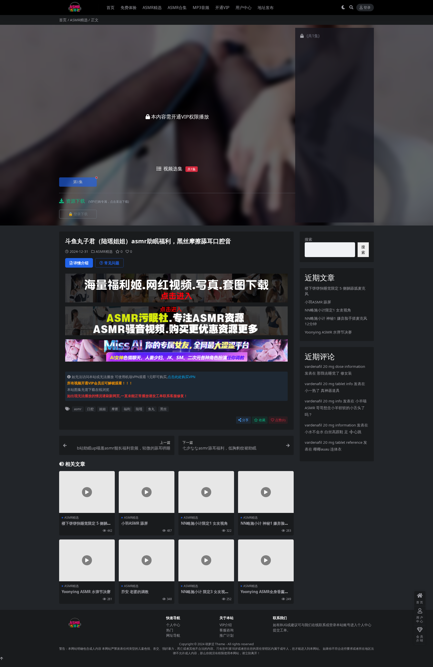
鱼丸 (151, 409)
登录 (367, 8)
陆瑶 (139, 409)
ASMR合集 (177, 7)
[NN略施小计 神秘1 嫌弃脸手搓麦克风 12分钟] (266, 492)
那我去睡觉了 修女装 (334, 373)
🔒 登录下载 (78, 214)
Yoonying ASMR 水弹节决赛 (86, 591)
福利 (127, 409)
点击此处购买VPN (181, 376)
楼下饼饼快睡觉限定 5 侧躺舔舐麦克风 (86, 525)
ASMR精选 (152, 7)
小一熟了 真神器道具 (322, 390)
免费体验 (129, 7)
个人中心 (173, 624)
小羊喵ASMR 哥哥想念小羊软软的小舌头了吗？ (336, 407)
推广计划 (227, 635)
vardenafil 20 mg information (330, 424)
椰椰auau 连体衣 (327, 449)
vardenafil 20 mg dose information (335, 366)
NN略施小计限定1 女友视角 (204, 523)
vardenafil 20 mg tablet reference (333, 442)
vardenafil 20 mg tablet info (329, 383)
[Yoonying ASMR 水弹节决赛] (87, 560)
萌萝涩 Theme (215, 644)
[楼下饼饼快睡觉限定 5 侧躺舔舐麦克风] (87, 492)
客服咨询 (227, 630)
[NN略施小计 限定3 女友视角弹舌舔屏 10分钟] (206, 560)
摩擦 (115, 409)
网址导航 (173, 635)
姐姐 (102, 409)
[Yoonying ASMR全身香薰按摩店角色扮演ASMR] (266, 560)
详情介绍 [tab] (80, 262)
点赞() (280, 420)
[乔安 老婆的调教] (146, 560)
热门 (169, 630)
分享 (245, 420)
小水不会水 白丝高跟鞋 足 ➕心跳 (333, 431)
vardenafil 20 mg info (323, 400)
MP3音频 (201, 7)
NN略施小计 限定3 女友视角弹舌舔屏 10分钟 (205, 594)
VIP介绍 (226, 624)
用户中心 (244, 7)
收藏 (262, 420)
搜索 (308, 239)
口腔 (90, 409)
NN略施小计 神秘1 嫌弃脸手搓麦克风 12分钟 (264, 525)
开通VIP (222, 7)
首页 (110, 7)
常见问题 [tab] (111, 262)
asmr (77, 409)
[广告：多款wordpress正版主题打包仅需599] (176, 289)
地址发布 (266, 7)
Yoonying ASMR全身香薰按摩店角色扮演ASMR (264, 594)
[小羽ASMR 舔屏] (146, 492)
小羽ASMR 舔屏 (134, 523)
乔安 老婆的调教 (135, 591)
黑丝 (163, 409)
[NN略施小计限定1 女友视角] (206, 492)
